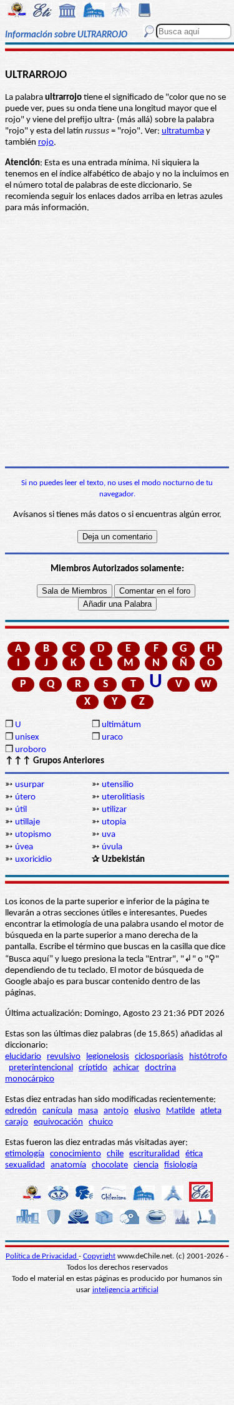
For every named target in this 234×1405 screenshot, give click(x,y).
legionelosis (107, 1056)
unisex (27, 737)
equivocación (58, 1122)
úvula (112, 847)
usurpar (29, 784)
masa (88, 1111)
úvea (24, 847)
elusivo (147, 1111)
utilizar (114, 809)
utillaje (27, 822)
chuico (101, 1122)
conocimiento (75, 1154)
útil (21, 809)
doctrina (160, 1068)
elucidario (23, 1056)
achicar (126, 1068)
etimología (24, 1154)
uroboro (30, 750)
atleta (211, 1111)
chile (115, 1154)
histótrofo (208, 1056)
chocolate (110, 1165)
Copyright (99, 1256)
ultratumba (183, 131)
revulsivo (63, 1056)
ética (194, 1154)
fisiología (180, 1165)
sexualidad (25, 1165)
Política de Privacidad (42, 1256)
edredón (21, 1111)
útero (25, 797)
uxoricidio (33, 859)
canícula (57, 1111)
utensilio (118, 784)
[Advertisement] (117, 340)
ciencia (146, 1165)
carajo (16, 1122)
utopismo (33, 834)
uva (108, 834)
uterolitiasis (123, 797)
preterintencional (41, 1068)
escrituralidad (154, 1154)
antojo (116, 1111)
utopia (114, 822)
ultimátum (121, 725)
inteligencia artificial (125, 1290)
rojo (46, 142)
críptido (93, 1068)
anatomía (68, 1165)
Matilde (180, 1111)
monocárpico (29, 1079)
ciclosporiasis (159, 1056)
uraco (112, 737)
